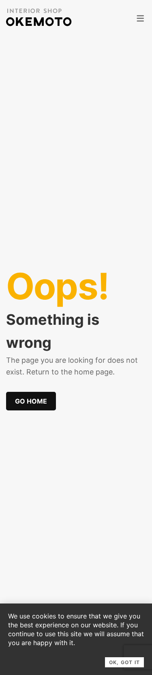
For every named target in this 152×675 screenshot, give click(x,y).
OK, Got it (124, 662)
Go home (31, 401)
